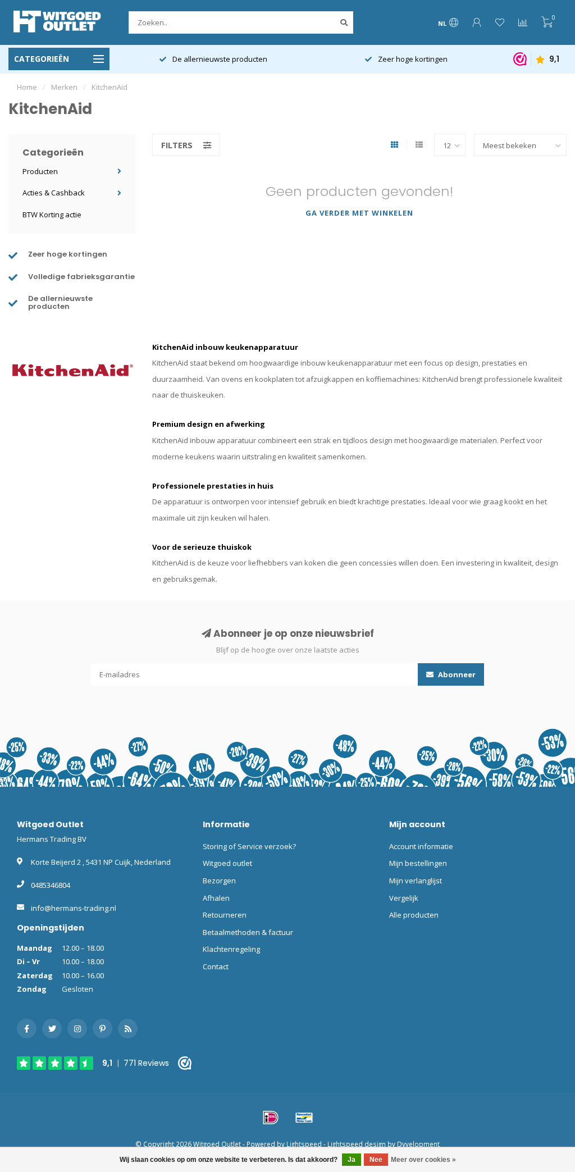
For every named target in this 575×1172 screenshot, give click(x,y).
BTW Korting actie (51, 214)
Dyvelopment (418, 1143)
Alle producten (414, 915)
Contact (216, 966)
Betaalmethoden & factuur (248, 932)
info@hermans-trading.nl (73, 908)
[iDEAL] (271, 1117)
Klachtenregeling (231, 949)
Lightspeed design (356, 1143)
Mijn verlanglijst (415, 880)
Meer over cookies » (423, 1160)
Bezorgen (219, 880)
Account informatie (421, 846)
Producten (40, 171)
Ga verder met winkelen (359, 213)
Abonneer (456, 674)
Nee (375, 1160)
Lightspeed (304, 1143)
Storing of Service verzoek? (249, 846)
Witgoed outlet (227, 863)
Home (27, 87)
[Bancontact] (304, 1117)
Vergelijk (403, 898)
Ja (351, 1160)
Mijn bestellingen (418, 863)
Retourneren (225, 915)
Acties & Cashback (53, 193)
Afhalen (216, 898)
